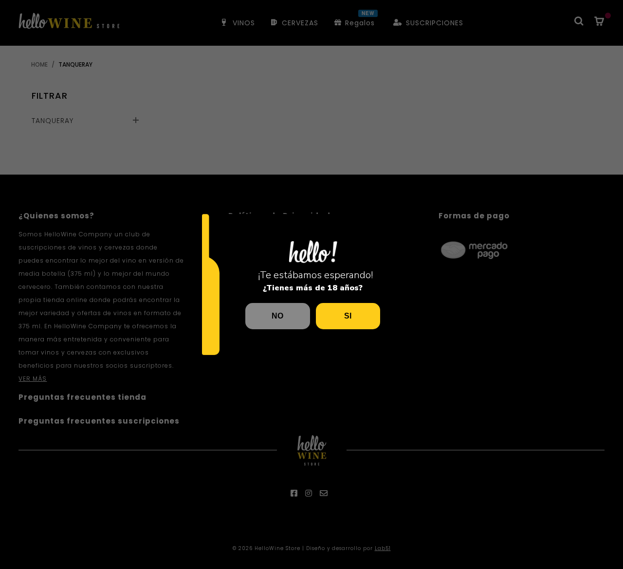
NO (277, 316)
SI (347, 316)
